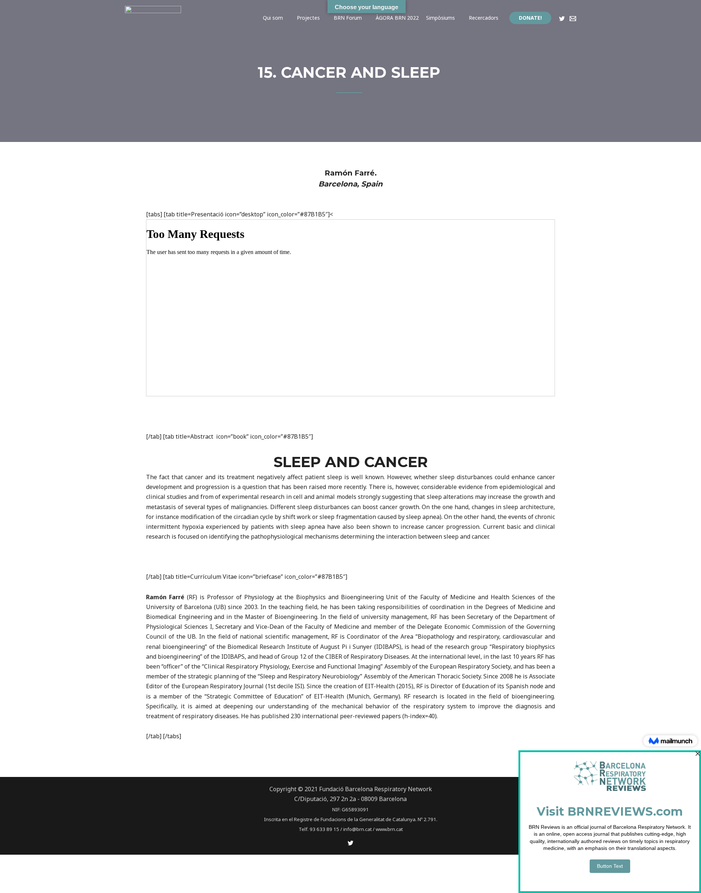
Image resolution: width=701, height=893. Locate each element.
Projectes (308, 17)
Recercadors (483, 17)
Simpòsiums (440, 17)
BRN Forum (348, 17)
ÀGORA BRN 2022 (397, 17)
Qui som (273, 17)
